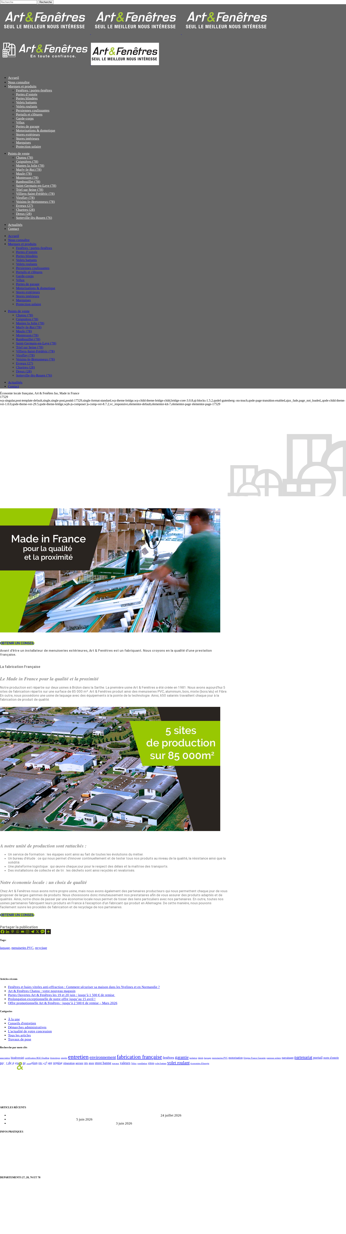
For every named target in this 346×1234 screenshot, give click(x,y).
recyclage (41, 948)
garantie (182, 1057)
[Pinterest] (12, 931)
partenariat (303, 1057)
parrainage (288, 1057)
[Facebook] (2, 931)
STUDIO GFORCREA (56, 1228)
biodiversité (17, 1057)
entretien (78, 1056)
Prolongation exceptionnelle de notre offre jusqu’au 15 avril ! (52, 999)
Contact (5, 1147)
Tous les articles (19, 1035)
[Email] (22, 931)
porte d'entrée (331, 1057)
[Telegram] (32, 931)
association (5, 1058)
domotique (55, 1058)
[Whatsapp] (17, 931)
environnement (103, 1057)
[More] (48, 931)
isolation (193, 1058)
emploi (64, 1058)
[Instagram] (27, 931)
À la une (14, 1019)
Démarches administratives (27, 1027)
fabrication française (139, 1057)
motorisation (235, 1057)
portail (318, 1057)
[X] (37, 931)
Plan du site (8, 1154)
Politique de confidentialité (19, 1162)
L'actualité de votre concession (30, 1031)
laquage (5, 948)
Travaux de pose (19, 1039)
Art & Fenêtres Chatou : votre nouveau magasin (41, 991)
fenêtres (168, 1057)
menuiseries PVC (22, 948)
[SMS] (42, 931)
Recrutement (9, 1140)
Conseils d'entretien (22, 1023)
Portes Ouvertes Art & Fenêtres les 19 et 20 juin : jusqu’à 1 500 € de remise (61, 995)
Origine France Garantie (254, 1058)
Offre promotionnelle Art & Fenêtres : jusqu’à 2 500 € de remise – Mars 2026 (62, 1003)
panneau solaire (274, 1058)
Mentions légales (12, 1169)
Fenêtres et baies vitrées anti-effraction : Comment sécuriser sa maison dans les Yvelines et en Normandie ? (84, 987)
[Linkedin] (7, 931)
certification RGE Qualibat (37, 1058)
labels (200, 1058)
